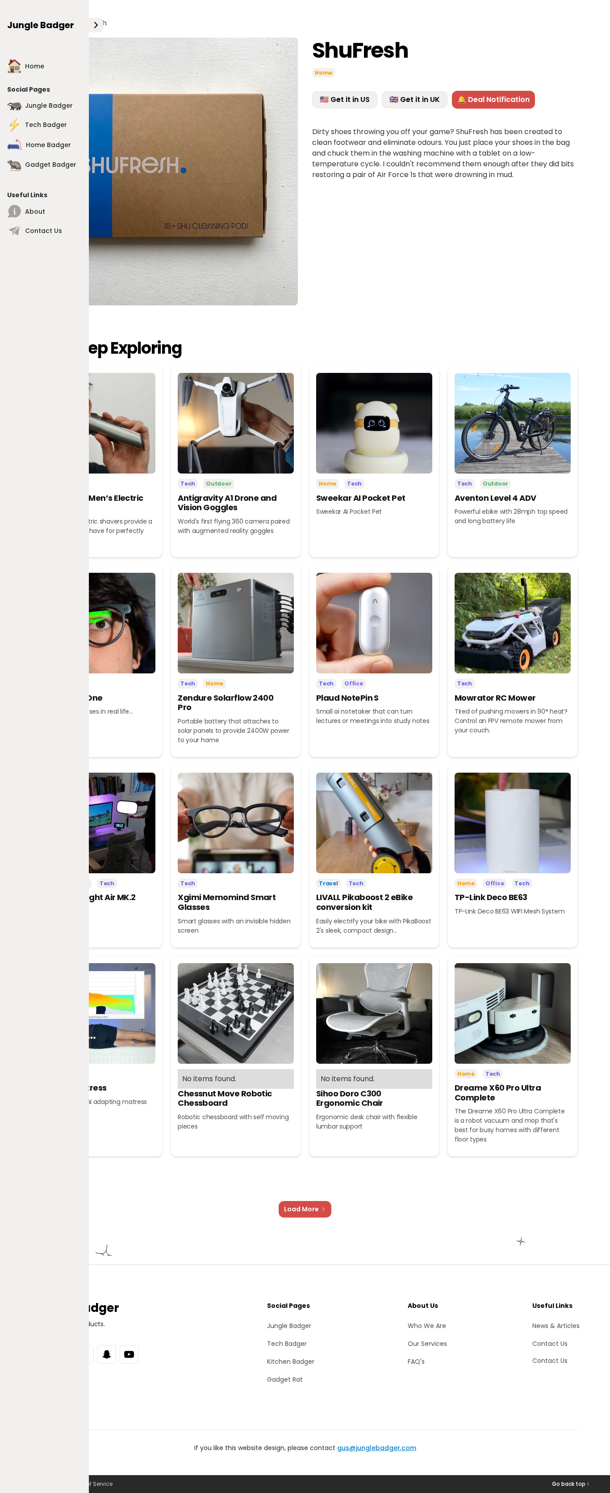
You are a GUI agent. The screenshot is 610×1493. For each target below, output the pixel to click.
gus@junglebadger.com (376, 1447)
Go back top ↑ (570, 1484)
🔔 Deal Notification (493, 99)
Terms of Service (90, 1484)
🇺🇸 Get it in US (345, 99)
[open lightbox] (164, 171)
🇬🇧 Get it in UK (414, 99)
